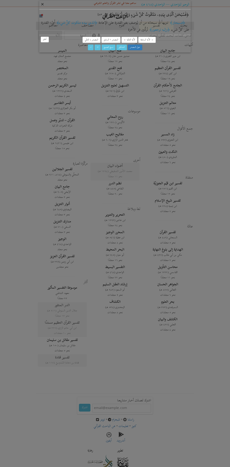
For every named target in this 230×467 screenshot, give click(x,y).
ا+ (97, 47)
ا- (90, 47)
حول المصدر (135, 47)
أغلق (45, 39)
